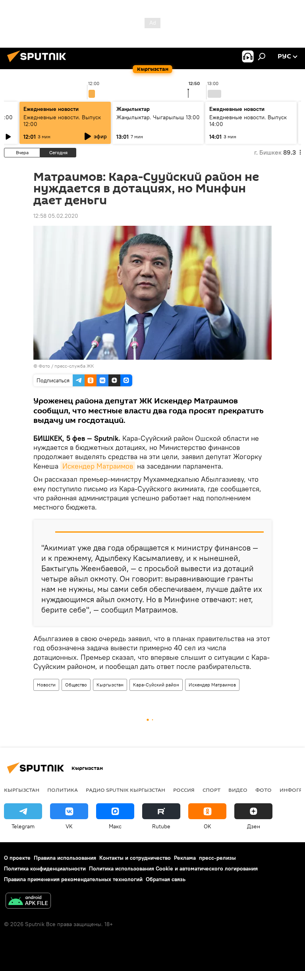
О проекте (17, 857)
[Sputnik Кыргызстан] (39, 63)
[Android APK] (28, 902)
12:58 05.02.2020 (55, 215)
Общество (76, 685)
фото (263, 789)
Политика (62, 789)
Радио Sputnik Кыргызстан (125, 789)
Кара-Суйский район (156, 685)
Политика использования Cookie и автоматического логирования (173, 868)
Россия (184, 789)
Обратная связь (165, 879)
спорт (211, 789)
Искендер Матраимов (97, 466)
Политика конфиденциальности (45, 868)
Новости (46, 685)
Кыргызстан (110, 685)
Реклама (185, 857)
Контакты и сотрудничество (135, 857)
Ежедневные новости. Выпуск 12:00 (62, 121)
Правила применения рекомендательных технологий (73, 879)
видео (237, 789)
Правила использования (65, 857)
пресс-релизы (217, 857)
